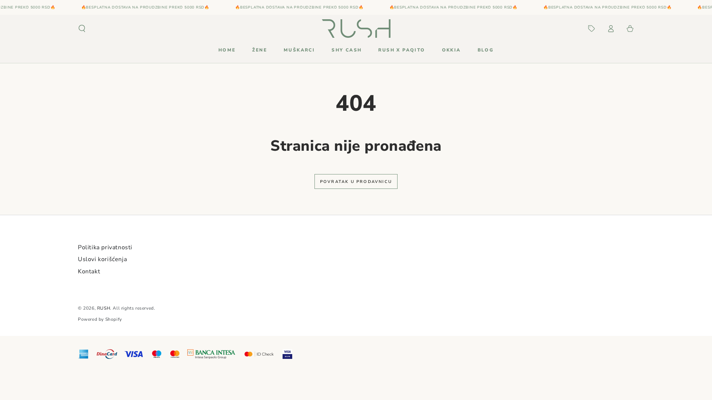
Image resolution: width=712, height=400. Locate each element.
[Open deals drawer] (591, 28)
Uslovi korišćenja (102, 259)
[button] (82, 28)
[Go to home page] (356, 28)
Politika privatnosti (105, 247)
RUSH (103, 308)
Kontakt (89, 271)
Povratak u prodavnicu (356, 181)
